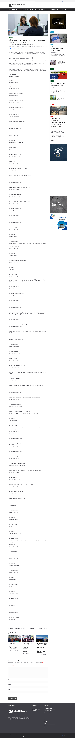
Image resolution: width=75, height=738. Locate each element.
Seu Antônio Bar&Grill (36, 709)
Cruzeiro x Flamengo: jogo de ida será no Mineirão (58, 84)
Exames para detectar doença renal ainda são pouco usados (61, 62)
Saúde (51, 44)
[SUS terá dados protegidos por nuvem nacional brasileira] (58, 38)
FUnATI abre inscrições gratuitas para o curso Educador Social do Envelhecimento (14, 646)
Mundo (36, 9)
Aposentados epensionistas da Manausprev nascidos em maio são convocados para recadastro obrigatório (18, 628)
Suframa (45, 721)
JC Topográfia (34, 710)
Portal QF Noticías (35, 46)
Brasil (26, 9)
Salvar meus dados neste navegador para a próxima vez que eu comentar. (24, 695)
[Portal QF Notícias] (9, 9)
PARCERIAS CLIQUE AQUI (54, 9)
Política (17, 9)
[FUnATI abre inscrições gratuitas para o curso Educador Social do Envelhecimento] (14, 636)
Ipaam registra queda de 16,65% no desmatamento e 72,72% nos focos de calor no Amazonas (38, 628)
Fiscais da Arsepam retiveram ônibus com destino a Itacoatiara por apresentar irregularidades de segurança (27, 647)
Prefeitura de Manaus (48, 708)
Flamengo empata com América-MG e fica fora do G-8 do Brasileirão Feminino (61, 98)
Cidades (13, 9)
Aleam (45, 723)
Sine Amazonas (44, 46)
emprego (29, 46)
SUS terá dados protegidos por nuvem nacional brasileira (57, 48)
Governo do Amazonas (48, 710)
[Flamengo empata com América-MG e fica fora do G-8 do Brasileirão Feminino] (53, 98)
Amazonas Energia (47, 714)
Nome (9, 679)
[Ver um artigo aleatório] (65, 9)
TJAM (45, 725)
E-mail (9, 684)
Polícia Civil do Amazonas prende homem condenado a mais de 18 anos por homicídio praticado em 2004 (58, 122)
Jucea (45, 719)
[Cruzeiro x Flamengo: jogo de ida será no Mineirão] (58, 75)
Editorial (31, 9)
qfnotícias (40, 46)
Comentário (11, 665)
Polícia (22, 9)
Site (9, 689)
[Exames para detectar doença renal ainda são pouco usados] (53, 63)
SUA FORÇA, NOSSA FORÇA (43, 9)
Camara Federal (46, 712)
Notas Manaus (46, 729)
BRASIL (26, 46)
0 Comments (18, 46)
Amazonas (11, 37)
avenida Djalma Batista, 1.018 (18, 57)
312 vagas (23, 46)
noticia (32, 46)
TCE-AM (45, 727)
